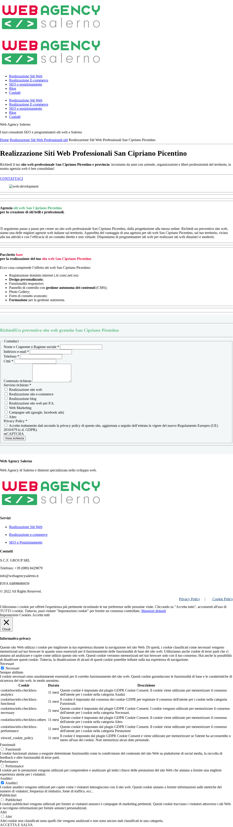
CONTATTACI (11, 179)
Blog (12, 88)
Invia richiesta (14, 438)
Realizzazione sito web (25, 390)
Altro (12, 417)
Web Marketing (19, 408)
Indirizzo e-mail (16, 352)
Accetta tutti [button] (41, 615)
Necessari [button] (7, 664)
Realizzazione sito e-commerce (30, 394)
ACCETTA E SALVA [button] (16, 825)
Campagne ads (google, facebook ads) (36, 412)
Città (8, 361)
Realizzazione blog (22, 399)
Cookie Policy (222, 599)
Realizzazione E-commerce (28, 80)
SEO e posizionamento (25, 84)
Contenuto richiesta (18, 381)
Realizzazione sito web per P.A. (31, 403)
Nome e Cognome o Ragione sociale (31, 347)
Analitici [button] (6, 778)
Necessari (12, 668)
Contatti (14, 92)
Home (4, 140)
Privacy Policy (189, 599)
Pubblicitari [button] (8, 795)
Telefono (11, 356)
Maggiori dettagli (153, 611)
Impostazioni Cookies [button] (15, 615)
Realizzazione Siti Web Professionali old (39, 140)
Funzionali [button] (7, 745)
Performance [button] (9, 761)
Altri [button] (3, 812)
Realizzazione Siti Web (25, 76)
